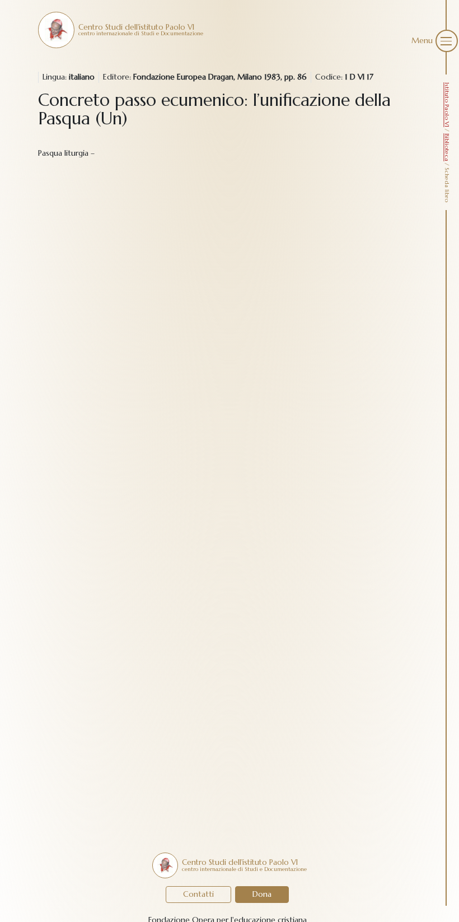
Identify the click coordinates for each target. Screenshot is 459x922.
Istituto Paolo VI (447, 104)
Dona (261, 894)
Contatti (198, 894)
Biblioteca (447, 147)
